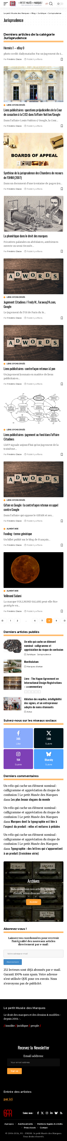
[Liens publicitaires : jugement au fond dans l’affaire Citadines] (33, 409)
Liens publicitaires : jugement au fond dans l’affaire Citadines (31, 436)
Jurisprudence (44, 654)
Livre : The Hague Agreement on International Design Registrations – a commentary (43, 682)
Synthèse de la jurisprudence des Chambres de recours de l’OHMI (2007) (33, 175)
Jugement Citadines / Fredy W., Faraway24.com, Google (30, 304)
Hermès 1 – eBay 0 (14, 48)
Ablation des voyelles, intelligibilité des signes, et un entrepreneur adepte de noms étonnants (42, 703)
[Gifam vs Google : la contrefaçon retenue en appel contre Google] (33, 479)
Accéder (34, 902)
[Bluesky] (48, 759)
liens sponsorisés (16, 105)
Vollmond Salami (12, 595)
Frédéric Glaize (14, 59)
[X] (48, 738)
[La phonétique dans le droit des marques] (33, 214)
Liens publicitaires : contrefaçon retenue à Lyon (29, 368)
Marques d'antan (35, 666)
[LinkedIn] (51, 1113)
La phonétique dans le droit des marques (25, 236)
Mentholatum (31, 662)
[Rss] (61, 1113)
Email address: (33, 1056)
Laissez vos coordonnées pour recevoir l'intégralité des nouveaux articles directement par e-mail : (33, 941)
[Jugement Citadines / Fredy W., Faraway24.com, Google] (33, 276)
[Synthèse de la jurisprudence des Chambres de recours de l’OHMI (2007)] (33, 151)
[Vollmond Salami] (33, 570)
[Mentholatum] (12, 666)
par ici (8, 1099)
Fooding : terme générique (18, 533)
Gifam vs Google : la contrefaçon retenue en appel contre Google (31, 507)
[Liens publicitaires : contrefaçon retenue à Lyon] (33, 343)
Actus (29, 712)
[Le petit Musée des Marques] (29, 4)
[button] (7, 4)
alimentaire (12, 529)
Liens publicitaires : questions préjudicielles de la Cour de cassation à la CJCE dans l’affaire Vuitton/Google (33, 112)
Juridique (31, 654)
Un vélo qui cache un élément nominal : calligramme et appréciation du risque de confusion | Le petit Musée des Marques (32, 790)
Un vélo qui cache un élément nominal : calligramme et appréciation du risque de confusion (43, 645)
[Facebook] (18, 738)
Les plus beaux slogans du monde (30, 799)
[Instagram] (18, 759)
